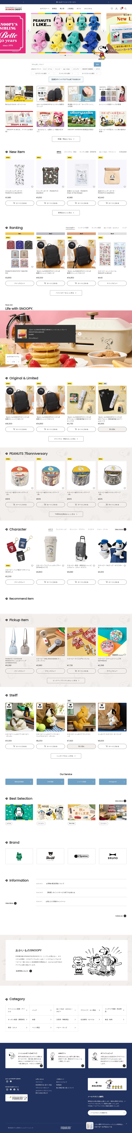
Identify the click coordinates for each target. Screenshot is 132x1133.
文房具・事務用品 (62, 1019)
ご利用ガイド (60, 1079)
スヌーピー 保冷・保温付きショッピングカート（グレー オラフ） (79, 566)
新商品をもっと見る (65, 213)
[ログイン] (116, 9)
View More (119, 801)
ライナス (91, 529)
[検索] (126, 9)
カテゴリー (44, 9)
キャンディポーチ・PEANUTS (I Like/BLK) (47, 192)
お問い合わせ (40, 1079)
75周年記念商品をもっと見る (65, 514)
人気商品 (71, 9)
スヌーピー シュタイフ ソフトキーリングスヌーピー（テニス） (48, 735)
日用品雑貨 (123, 152)
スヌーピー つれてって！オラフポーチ (110, 566)
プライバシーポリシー (42, 1088)
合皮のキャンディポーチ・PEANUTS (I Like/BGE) (107, 192)
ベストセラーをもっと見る (65, 293)
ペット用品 (36, 1027)
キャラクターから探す (88, 73)
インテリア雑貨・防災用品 (113, 1010)
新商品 (54, 9)
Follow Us (119, 916)
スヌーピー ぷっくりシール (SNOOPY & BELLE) (107, 272)
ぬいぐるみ (66, 69)
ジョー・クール (47, 69)
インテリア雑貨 (83, 227)
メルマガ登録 (81, 782)
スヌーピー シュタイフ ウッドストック (79, 735)
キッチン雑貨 (96, 227)
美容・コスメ (12, 1027)
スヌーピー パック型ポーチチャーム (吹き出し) (17, 571)
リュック (57, 69)
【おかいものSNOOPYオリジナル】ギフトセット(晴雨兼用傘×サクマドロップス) (79, 419)
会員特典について (22, 971)
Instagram (113, 782)
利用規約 (59, 1085)
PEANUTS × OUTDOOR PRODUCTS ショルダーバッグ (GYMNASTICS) (16, 661)
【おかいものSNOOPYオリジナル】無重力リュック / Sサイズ (79, 272)
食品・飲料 (109, 1019)
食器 (33, 1019)
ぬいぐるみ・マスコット (107, 152)
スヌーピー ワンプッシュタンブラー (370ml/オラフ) (48, 566)
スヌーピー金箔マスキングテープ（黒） (109, 493)
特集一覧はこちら (65, 139)
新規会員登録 (19, 782)
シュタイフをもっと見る (65, 756)
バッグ (124, 227)
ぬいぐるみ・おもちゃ (111, 227)
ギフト (79, 9)
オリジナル (88, 9)
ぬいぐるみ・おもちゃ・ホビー (64, 1010)
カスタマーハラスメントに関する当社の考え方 (44, 1092)
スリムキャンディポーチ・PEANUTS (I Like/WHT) (14, 192)
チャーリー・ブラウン (77, 529)
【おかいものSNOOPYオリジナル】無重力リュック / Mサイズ (48, 272)
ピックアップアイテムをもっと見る (65, 680)
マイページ (39, 1082)
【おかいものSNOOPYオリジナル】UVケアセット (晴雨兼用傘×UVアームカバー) (110, 419)
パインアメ (76, 69)
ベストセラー (70, 227)
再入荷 (62, 9)
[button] (28, 31)
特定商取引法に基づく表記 (44, 1085)
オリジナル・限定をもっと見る (64, 439)
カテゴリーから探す (41, 73)
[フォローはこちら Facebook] (14, 1089)
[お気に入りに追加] (32, 187)
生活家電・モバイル (87, 1019)
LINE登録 (50, 782)
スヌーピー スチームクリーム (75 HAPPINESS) (109, 660)
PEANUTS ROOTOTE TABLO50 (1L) (16, 272)
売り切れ (112, 429)
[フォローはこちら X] (18, 1089)
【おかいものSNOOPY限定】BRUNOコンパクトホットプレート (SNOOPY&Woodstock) (48, 331)
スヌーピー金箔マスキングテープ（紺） (78, 493)
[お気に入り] (112, 9)
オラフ (98, 69)
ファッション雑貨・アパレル (16, 1010)
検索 (97, 64)
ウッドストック (61, 529)
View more (119, 529)
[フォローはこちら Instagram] (7, 1081)
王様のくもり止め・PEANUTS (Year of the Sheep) (77, 192)
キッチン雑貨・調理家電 (88, 152)
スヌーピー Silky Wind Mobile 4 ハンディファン (48, 660)
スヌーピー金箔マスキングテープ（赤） (47, 493)
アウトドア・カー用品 (88, 1010)
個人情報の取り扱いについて (65, 1088)
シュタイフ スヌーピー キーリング (109, 734)
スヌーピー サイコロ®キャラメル (78, 659)
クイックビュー (33, 338)
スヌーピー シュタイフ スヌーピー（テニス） (17, 735)
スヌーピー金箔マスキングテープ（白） (16, 493)
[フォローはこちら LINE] (11, 1081)
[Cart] (121, 9)
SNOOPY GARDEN (87, 69)
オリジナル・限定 (70, 152)
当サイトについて (61, 1082)
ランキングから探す (64, 73)
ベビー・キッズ (61, 1027)
